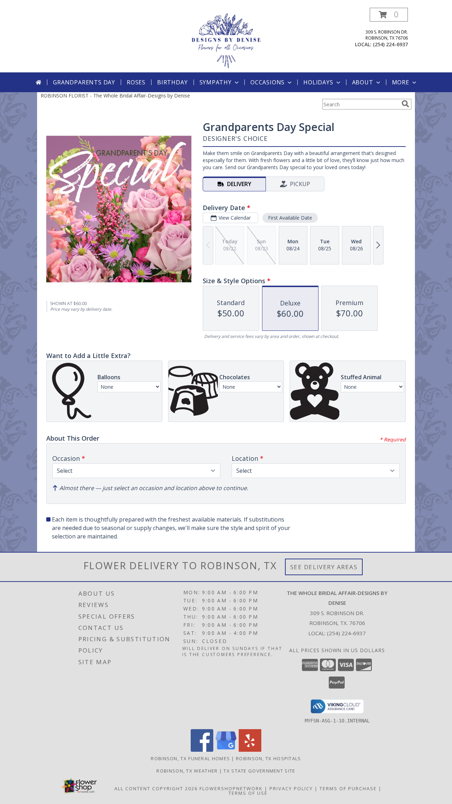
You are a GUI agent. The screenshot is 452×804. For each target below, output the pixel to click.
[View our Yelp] (250, 749)
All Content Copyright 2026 (156, 788)
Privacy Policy (291, 788)
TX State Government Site (259, 771)
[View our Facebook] (202, 749)
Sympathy (216, 82)
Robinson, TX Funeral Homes (190, 758)
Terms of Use (248, 793)
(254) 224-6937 (390, 44)
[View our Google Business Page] (226, 749)
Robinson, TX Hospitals (268, 758)
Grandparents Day (84, 82)
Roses (136, 82)
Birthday (172, 82)
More (400, 82)
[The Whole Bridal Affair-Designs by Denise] (226, 40)
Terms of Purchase (348, 788)
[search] (405, 104)
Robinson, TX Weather (187, 771)
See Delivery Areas (324, 567)
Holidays (318, 82)
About (362, 82)
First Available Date (290, 217)
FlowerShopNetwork (231, 788)
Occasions (267, 82)
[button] (389, 15)
